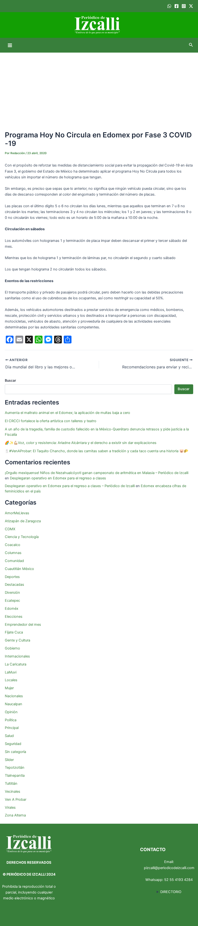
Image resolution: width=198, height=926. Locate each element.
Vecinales (12, 791)
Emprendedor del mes (23, 624)
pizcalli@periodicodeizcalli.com (169, 868)
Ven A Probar (15, 799)
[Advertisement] (99, 89)
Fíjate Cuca (14, 632)
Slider (9, 760)
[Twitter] (191, 6)
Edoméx (11, 608)
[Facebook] (176, 6)
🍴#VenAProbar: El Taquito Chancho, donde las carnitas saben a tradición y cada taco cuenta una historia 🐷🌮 (96, 451)
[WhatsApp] (169, 6)
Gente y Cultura (17, 640)
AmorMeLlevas (17, 513)
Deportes (12, 577)
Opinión (11, 712)
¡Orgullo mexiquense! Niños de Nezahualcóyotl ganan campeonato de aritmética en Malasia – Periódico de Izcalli (96, 473)
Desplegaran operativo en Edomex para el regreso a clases (58, 478)
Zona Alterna (15, 815)
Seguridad (13, 744)
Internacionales (17, 656)
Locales (11, 680)
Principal (12, 728)
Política (10, 720)
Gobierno (12, 648)
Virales (10, 807)
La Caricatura (15, 664)
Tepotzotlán (14, 767)
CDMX (10, 529)
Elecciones (13, 616)
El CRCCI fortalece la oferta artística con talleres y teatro (50, 421)
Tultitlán (11, 783)
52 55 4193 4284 (178, 880)
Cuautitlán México (19, 569)
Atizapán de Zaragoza (23, 521)
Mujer (9, 688)
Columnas (13, 553)
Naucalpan (13, 704)
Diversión (12, 592)
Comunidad (14, 561)
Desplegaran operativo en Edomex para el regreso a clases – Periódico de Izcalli (70, 486)
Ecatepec (12, 600)
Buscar (10, 380)
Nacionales (14, 696)
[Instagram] (184, 6)
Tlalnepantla (15, 775)
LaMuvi (10, 672)
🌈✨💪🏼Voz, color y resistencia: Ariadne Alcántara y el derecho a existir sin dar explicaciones (81, 443)
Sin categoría (15, 752)
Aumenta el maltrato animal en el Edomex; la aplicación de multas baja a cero (67, 413)
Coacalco (12, 545)
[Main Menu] (10, 45)
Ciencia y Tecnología (22, 537)
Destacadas (14, 584)
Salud (9, 736)
